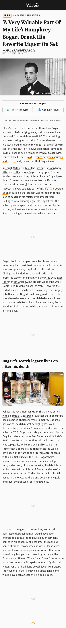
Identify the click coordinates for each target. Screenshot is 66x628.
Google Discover (50, 109)
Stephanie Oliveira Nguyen (20, 50)
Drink (7, 15)
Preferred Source (19, 109)
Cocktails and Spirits (27, 15)
